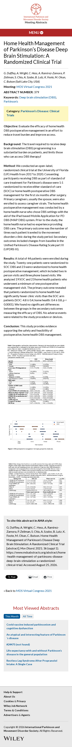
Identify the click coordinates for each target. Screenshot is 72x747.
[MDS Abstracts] (36, 23)
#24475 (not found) (18, 644)
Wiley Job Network (15, 705)
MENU (34, 32)
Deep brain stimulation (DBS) (37, 97)
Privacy (21, 701)
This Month (12, 616)
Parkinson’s (11, 101)
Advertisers (11, 714)
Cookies (9, 701)
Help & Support (13, 692)
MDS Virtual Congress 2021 (34, 86)
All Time (27, 616)
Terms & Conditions (16, 710)
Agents (25, 714)
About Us (9, 696)
